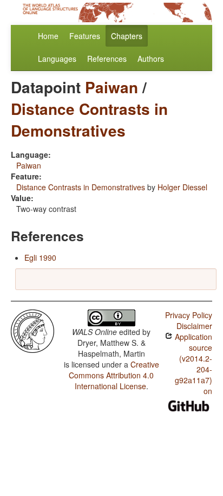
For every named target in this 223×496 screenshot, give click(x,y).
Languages (57, 58)
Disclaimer (194, 325)
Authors (150, 58)
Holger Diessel (182, 187)
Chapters (126, 35)
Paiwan (111, 87)
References (107, 58)
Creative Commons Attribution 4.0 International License (114, 375)
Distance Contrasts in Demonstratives (89, 119)
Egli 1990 (40, 257)
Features (84, 35)
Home (48, 35)
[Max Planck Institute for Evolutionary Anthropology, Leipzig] (32, 330)
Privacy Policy (188, 315)
